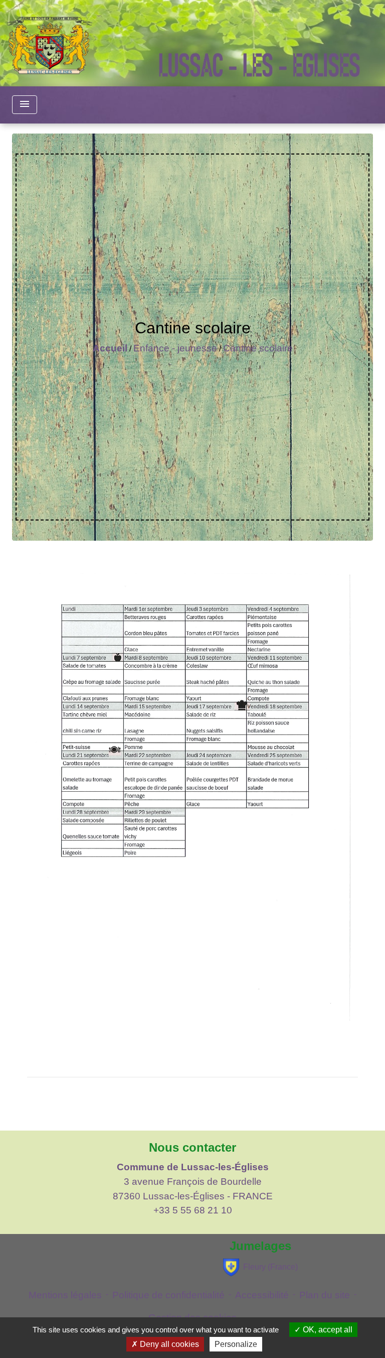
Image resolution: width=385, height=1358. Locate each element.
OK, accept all (326, 1329)
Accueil (110, 348)
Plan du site (324, 1295)
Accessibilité (262, 1295)
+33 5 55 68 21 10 (192, 1210)
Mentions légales (65, 1295)
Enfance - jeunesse (175, 348)
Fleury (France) (270, 1267)
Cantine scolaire (258, 348)
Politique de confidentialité (168, 1295)
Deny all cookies (168, 1344)
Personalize (236, 1344)
